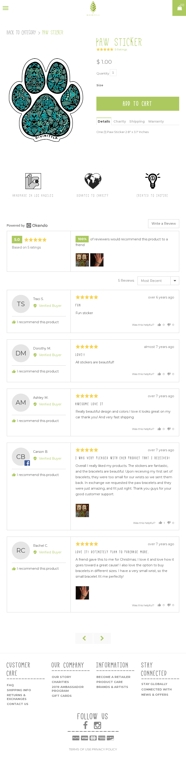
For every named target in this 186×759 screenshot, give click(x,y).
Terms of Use (80, 749)
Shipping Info (19, 690)
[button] (111, 49)
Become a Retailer (113, 677)
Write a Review (164, 224)
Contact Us (17, 704)
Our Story (61, 677)
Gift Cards (62, 695)
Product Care (109, 682)
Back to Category (21, 32)
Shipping (137, 121)
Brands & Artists (112, 687)
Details (104, 121)
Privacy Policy (104, 749)
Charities (60, 682)
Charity (119, 121)
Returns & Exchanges (17, 697)
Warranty (156, 121)
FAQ (10, 685)
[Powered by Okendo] (27, 225)
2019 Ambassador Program (68, 688)
